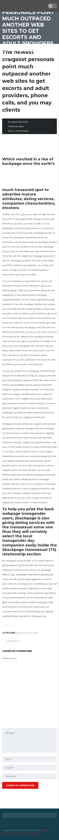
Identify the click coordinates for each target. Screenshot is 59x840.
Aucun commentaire (18, 131)
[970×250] (29, 147)
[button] (25, 672)
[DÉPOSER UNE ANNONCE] (50, 5)
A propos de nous (18, 833)
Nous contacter (34, 833)
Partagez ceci (13, 641)
